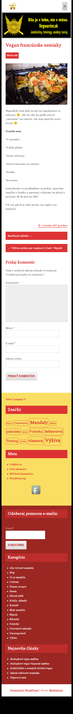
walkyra (63, 225)
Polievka (36, 431)
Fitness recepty (18, 587)
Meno (10, 328)
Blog (12, 572)
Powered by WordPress (24, 690)
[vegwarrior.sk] (13, 6)
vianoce (36, 441)
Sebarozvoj (54, 431)
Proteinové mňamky (20, 628)
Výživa (52, 440)
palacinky (13, 431)
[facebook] (36, 490)
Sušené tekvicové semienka (24, 673)
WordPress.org (18, 478)
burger (9, 423)
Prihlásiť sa (16, 464)
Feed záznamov (18, 469)
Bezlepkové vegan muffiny (24, 659)
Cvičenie (14, 582)
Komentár (13, 283)
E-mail (11, 343)
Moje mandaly (17, 610)
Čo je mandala (17, 577)
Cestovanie (21, 423)
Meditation (56, 690)
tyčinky (23, 441)
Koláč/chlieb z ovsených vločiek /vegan (31, 668)
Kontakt (14, 605)
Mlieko (53, 423)
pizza (25, 432)
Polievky (14, 624)
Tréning (12, 441)
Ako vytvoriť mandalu (21, 568)
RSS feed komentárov (21, 474)
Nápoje (13, 614)
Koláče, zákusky (18, 600)
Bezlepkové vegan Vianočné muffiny (29, 663)
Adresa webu (13, 359)
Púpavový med (18, 677)
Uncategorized (18, 633)
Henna (13, 591)
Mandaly (39, 422)
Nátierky (14, 619)
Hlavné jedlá (12, 55)
